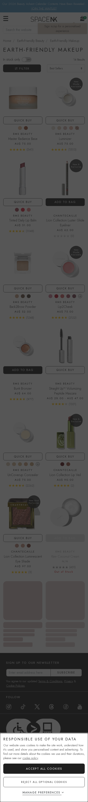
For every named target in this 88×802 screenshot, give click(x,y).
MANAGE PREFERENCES (41, 792)
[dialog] (44, 767)
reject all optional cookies (44, 782)
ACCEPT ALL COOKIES (44, 769)
